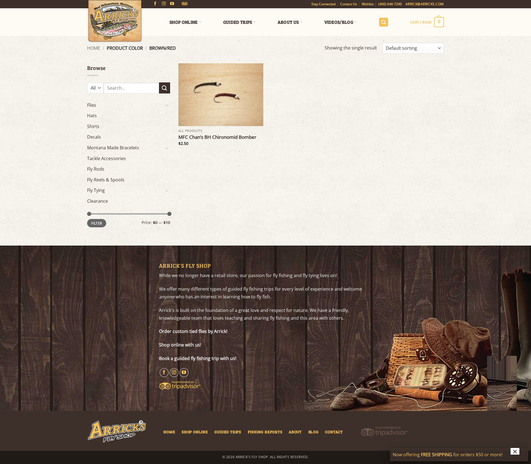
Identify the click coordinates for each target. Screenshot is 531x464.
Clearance (97, 201)
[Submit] (164, 87)
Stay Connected (323, 4)
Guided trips (227, 431)
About (295, 431)
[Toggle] (166, 105)
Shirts (93, 126)
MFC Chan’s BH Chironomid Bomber (217, 137)
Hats (92, 116)
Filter (96, 223)
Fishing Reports (265, 431)
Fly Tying (96, 190)
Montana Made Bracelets (113, 148)
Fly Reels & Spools (105, 180)
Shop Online (184, 22)
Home (93, 48)
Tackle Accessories (106, 158)
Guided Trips (237, 22)
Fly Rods (95, 169)
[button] (383, 22)
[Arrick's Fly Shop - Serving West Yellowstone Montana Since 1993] (114, 21)
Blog (313, 431)
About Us (288, 22)
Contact (334, 431)
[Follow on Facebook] (155, 4)
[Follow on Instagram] (164, 4)
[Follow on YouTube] (172, 4)
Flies (91, 105)
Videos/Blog (338, 22)
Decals (94, 137)
